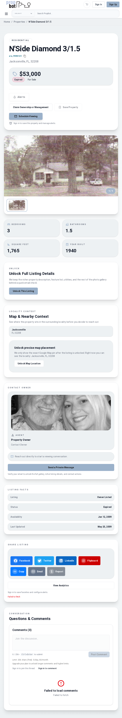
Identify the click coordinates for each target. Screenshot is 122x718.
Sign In (98, 4)
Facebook (24, 560)
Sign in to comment (47, 668)
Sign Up (113, 4)
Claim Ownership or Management (30, 107)
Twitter (47, 560)
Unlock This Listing (23, 291)
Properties (19, 21)
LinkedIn (69, 560)
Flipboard (92, 560)
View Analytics (61, 585)
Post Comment (99, 654)
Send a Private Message (61, 467)
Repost (59, 571)
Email (40, 571)
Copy (21, 571)
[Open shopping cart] (86, 4)
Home (7, 21)
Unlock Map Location (29, 363)
